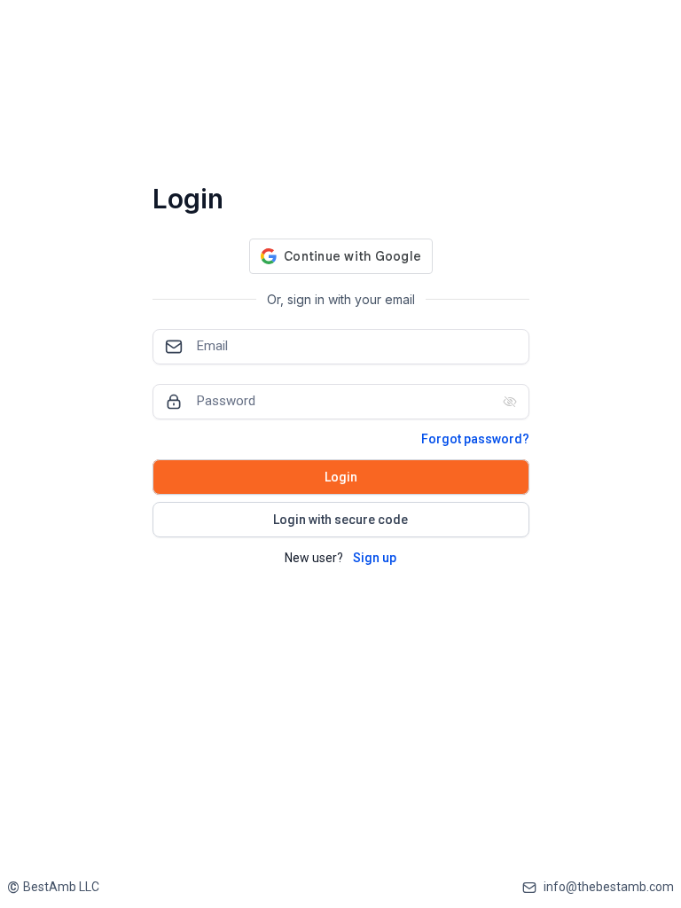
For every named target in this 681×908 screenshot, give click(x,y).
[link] (53, 887)
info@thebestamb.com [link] (609, 887)
